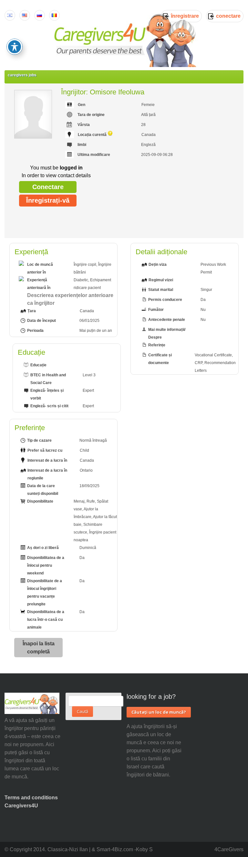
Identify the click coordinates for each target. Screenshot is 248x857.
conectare (228, 16)
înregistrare (185, 16)
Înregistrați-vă (47, 200)
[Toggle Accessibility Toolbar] (14, 46)
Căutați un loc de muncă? (158, 712)
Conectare (48, 186)
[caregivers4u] (126, 38)
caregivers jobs (22, 75)
